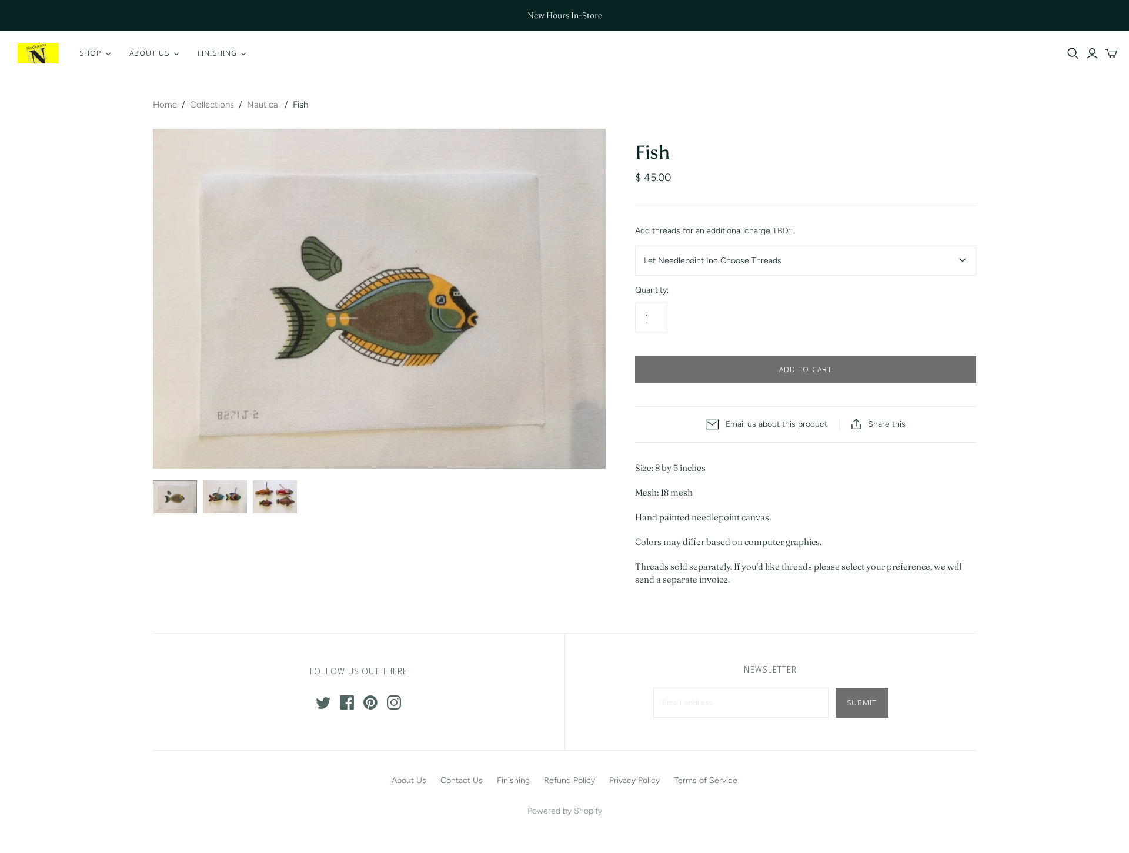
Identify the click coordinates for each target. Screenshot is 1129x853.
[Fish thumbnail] (175, 496)
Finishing (513, 780)
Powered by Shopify (564, 811)
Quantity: (652, 290)
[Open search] (1073, 53)
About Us (409, 780)
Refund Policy (569, 780)
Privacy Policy (634, 780)
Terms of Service (705, 780)
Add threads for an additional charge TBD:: (713, 231)
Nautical (263, 104)
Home (165, 104)
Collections (212, 104)
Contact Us (461, 780)
